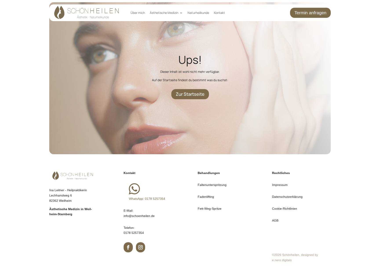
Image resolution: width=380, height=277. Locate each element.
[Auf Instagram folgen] (140, 247)
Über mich (138, 13)
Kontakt (219, 13)
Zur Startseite (190, 94)
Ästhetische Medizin (164, 13)
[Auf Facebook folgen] (128, 247)
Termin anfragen (310, 12)
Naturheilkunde (198, 13)
